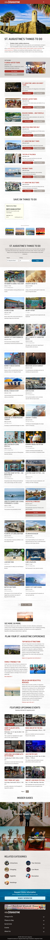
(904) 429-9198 (25, 101)
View (36, 512)
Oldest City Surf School (34, 587)
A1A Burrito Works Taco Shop (14, 284)
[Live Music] (35, 869)
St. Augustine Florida (38, 938)
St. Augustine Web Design (22, 938)
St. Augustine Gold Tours (30, 183)
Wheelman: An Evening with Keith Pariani (14, 755)
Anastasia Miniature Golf (31, 127)
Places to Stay (9, 920)
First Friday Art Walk (12, 780)
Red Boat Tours (27, 168)
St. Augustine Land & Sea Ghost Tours (32, 84)
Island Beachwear (32, 534)
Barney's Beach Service (12, 366)
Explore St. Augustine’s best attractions (31, 658)
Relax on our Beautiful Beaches (31, 681)
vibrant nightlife (30, 48)
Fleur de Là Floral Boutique (13, 534)
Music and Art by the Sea (33, 728)
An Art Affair (30, 310)
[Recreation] (35, 876)
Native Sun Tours (10, 587)
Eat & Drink (8, 924)
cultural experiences (9, 50)
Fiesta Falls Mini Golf (33, 501)
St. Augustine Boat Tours (30, 141)
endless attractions (11, 48)
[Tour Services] (35, 863)
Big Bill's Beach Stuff (11, 391)
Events (7, 927)
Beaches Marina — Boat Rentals (33, 113)
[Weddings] (14, 882)
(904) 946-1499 (25, 156)
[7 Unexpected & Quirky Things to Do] (37, 838)
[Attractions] (14, 863)
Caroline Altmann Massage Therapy (13, 418)
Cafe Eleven (30, 391)
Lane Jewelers (31, 562)
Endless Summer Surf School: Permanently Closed (14, 502)
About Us (8, 931)
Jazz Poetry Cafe (31, 754)
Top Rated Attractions (31, 641)
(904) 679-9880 (25, 87)
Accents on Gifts (31, 284)
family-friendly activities (21, 48)
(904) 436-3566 (25, 170)
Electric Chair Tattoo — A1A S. (35, 474)
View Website (14, 71)
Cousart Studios (31, 418)
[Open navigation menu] (42, 2)
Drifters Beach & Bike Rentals (11, 445)
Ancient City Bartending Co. (13, 337)
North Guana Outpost (13, 209)
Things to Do (9, 916)
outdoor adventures (38, 48)
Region (8, 257)
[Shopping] (14, 869)
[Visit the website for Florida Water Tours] (35, 67)
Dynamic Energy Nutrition (34, 444)
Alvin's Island (9, 310)
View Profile (14, 74)
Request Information (25, 898)
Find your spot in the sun (28, 702)
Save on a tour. (11, 206)
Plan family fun (8, 676)
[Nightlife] (14, 876)
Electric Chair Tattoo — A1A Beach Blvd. (13, 474)
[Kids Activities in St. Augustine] (12, 838)
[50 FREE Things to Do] (25, 814)
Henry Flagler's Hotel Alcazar (12, 729)
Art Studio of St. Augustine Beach (35, 338)
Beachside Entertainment (34, 366)
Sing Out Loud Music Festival (35, 780)
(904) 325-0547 (25, 184)
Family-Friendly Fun (12, 662)
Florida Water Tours (12, 63)
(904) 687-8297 (25, 143)
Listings (21, 257)
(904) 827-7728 (8, 64)
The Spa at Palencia (29, 154)
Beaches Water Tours (29, 99)
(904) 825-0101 (25, 129)
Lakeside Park (9, 562)
